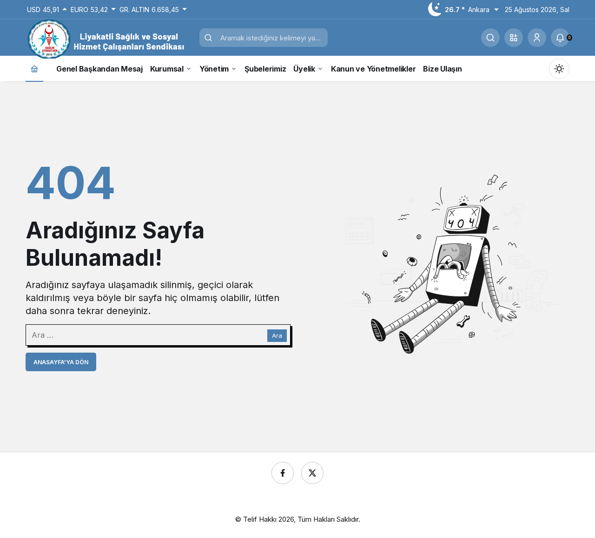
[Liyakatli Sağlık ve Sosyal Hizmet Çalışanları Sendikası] (109, 38)
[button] (513, 37)
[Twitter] (312, 473)
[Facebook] (282, 473)
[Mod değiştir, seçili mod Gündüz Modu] (559, 69)
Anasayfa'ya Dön (60, 362)
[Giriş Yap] (537, 37)
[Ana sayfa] (34, 68)
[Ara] (490, 37)
